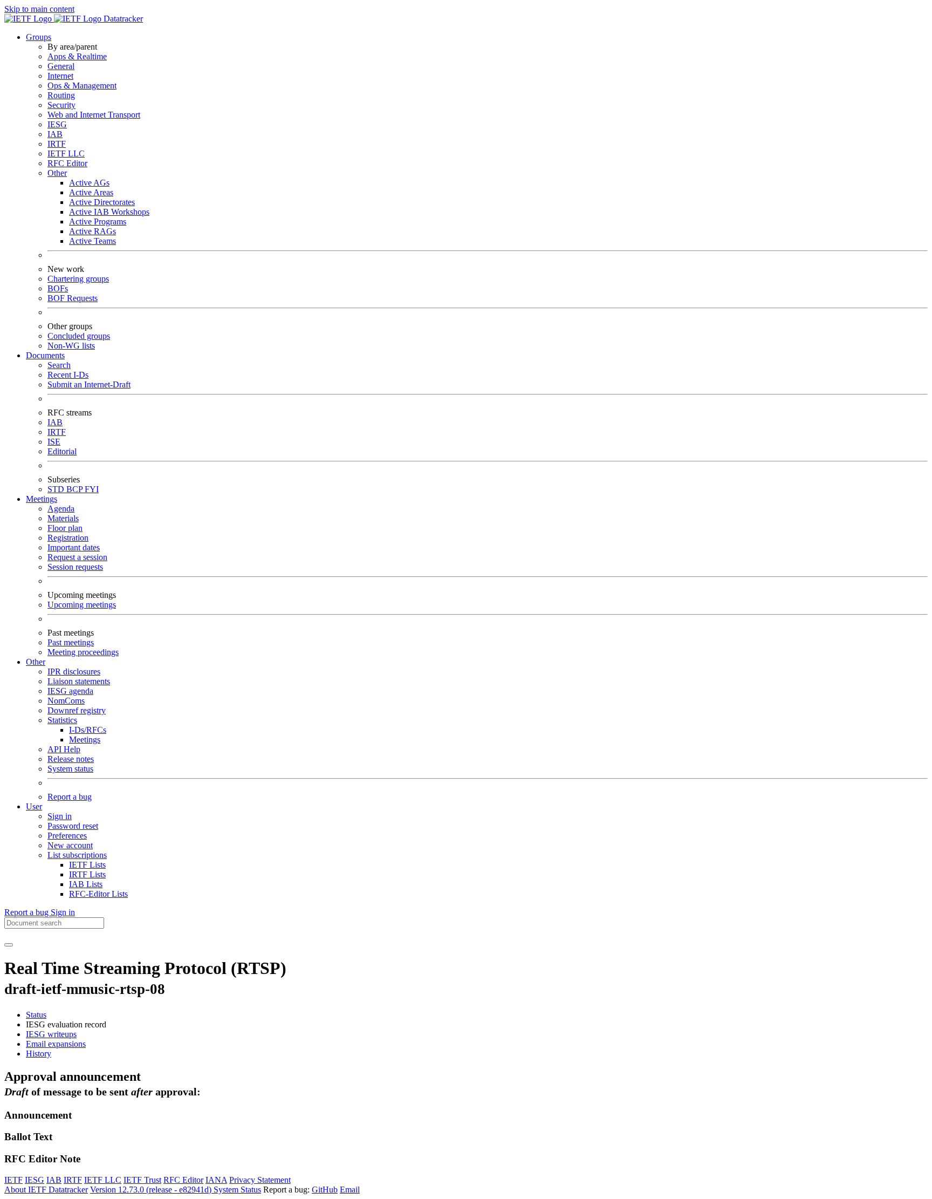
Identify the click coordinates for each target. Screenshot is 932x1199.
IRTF (56, 143)
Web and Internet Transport (93, 114)
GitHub (325, 1189)
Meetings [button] (41, 498)
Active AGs (89, 182)
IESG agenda (70, 691)
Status (36, 1014)
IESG (57, 124)
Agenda (60, 508)
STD (56, 489)
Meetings (84, 739)
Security (61, 105)
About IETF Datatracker (46, 1189)
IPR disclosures (73, 671)
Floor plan (65, 528)
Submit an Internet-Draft (89, 384)
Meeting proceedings (83, 652)
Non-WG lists (71, 345)
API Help (63, 749)
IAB (55, 134)
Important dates (73, 547)
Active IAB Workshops (109, 211)
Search (59, 365)
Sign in (59, 816)
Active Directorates (102, 202)
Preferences (67, 835)
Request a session (77, 557)
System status (70, 768)
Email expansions (56, 1043)
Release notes (70, 759)
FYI (92, 489)
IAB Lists (85, 884)
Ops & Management (81, 85)
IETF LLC (66, 153)
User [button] (34, 806)
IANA (216, 1179)
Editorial (62, 451)
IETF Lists (87, 864)
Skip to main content (39, 8)
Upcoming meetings (81, 604)
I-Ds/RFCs (87, 729)
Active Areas (91, 192)
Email (350, 1189)
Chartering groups (78, 278)
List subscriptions (77, 855)
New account (70, 845)
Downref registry (76, 710)
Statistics (62, 720)
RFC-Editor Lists (98, 893)
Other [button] (35, 661)
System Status (237, 1189)
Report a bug (69, 796)
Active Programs (97, 221)
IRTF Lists (87, 874)
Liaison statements (78, 681)
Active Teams (92, 241)
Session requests (75, 566)
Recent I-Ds (67, 374)
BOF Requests (72, 298)
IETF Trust (142, 1179)
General (60, 66)
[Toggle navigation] (8, 944)
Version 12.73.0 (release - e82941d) (152, 1189)
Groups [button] (38, 37)
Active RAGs (92, 231)
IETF (13, 1179)
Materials (63, 518)
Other (57, 173)
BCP (75, 489)
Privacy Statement (260, 1179)
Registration (67, 537)
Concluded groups (78, 335)
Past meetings (70, 642)
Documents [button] (45, 355)
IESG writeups (51, 1034)
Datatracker (122, 18)
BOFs (57, 288)
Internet (60, 75)
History (38, 1053)
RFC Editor (67, 163)
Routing (61, 95)
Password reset (72, 825)
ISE (53, 441)
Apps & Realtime (77, 56)
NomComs (66, 700)
